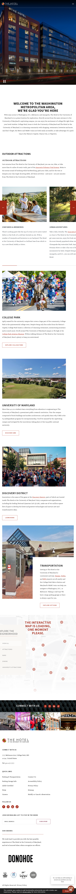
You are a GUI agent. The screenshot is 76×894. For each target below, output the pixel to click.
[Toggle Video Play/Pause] (4, 81)
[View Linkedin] (54, 706)
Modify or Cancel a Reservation (39, 794)
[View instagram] (49, 706)
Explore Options (50, 605)
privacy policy (27, 892)
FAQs (4, 790)
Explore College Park (14, 345)
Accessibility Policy (35, 781)
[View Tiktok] (58, 706)
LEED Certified (7, 786)
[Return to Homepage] (10, 4)
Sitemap (31, 790)
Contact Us (32, 777)
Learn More (9, 518)
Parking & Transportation (11, 777)
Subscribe (43, 821)
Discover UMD (10, 433)
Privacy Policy (33, 786)
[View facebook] (45, 706)
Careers (5, 794)
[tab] (39, 80)
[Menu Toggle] (73, 4)
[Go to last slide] (3, 208)
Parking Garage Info (9, 781)
